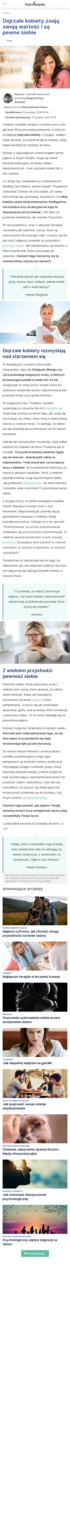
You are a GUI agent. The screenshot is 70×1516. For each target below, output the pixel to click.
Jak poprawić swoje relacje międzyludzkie (24, 1106)
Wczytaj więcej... (35, 1253)
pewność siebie (13, 245)
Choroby (8, 1059)
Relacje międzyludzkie (16, 1100)
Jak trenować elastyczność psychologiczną (25, 1197)
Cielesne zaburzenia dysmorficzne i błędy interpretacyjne (31, 1151)
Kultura (6, 13)
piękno (36, 699)
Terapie (7, 973)
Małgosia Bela (32, 483)
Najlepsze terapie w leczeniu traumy (31, 977)
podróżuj (9, 542)
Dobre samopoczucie (15, 928)
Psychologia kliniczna (16, 1146)
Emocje (7, 1014)
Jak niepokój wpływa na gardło (27, 1063)
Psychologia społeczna (17, 1236)
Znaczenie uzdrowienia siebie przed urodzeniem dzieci (31, 1020)
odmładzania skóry (34, 797)
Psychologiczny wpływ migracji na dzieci (30, 1242)
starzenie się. (54, 408)
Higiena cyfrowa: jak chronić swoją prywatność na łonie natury (30, 933)
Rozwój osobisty (13, 1191)
